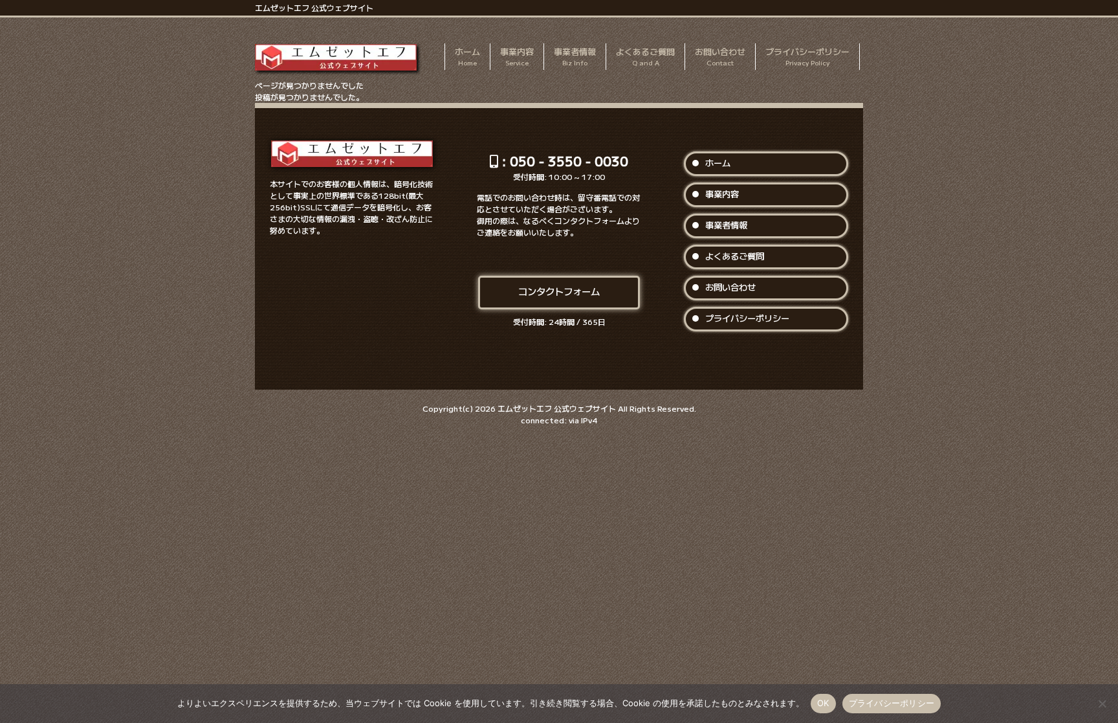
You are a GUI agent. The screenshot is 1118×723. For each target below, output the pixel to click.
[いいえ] (1101, 703)
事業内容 (722, 194)
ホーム (717, 163)
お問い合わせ (730, 287)
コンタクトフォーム (559, 291)
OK (823, 703)
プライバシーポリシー (747, 318)
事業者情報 (726, 225)
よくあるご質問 (734, 256)
